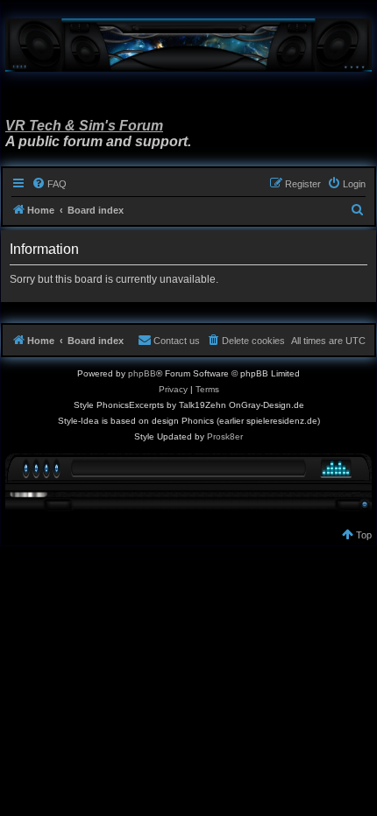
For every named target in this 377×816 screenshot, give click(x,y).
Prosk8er (225, 436)
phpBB (142, 373)
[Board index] (188, 45)
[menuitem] (49, 183)
